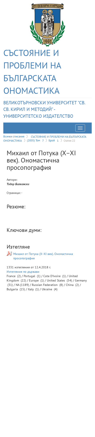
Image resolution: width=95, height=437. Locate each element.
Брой (54, 140)
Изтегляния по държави (23, 272)
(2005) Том (35, 140)
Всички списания (13, 136)
